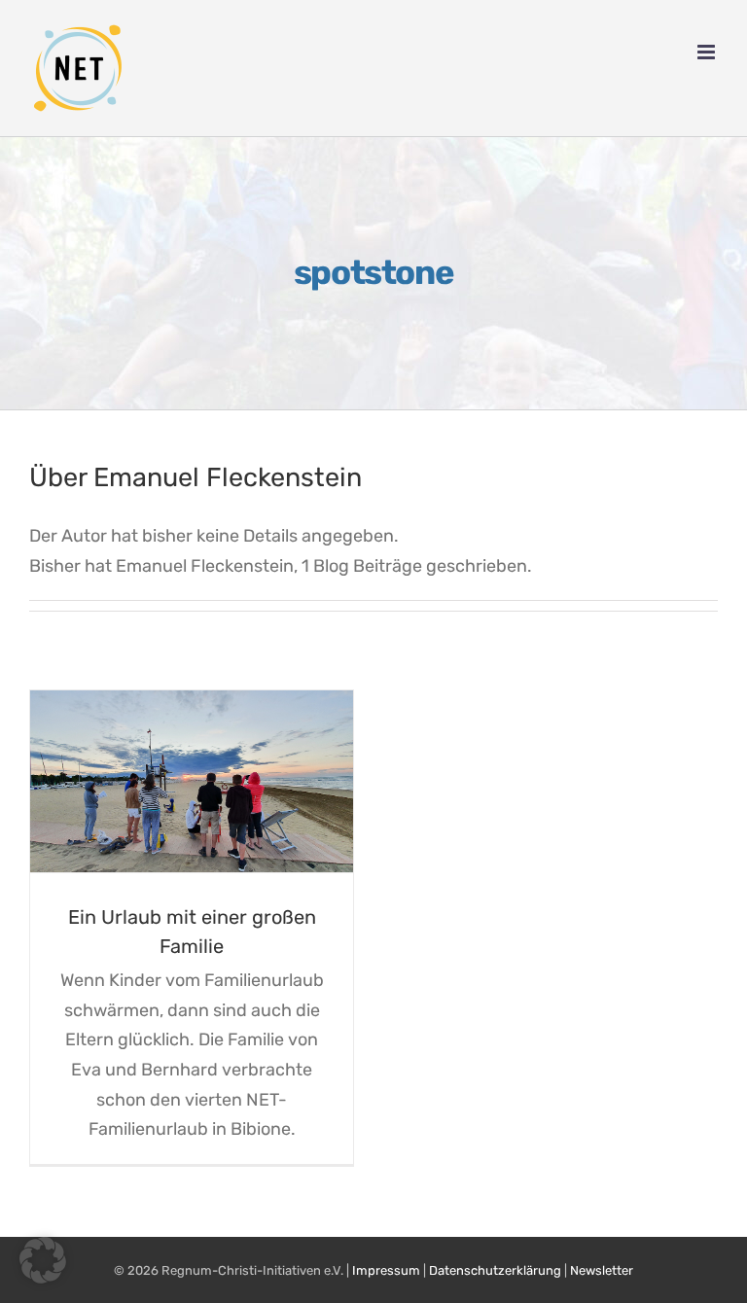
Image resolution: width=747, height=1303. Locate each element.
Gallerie (214, 781)
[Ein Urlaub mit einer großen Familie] (191, 781)
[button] (43, 1260)
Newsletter (601, 1270)
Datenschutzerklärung (495, 1270)
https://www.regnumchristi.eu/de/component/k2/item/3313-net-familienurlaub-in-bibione (169, 781)
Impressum (386, 1270)
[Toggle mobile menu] (707, 52)
